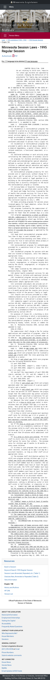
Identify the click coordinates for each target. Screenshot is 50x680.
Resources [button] (9, 561)
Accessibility (6, 624)
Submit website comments (12, 655)
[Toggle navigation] (5, 7)
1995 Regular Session (36, 40)
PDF (16, 56)
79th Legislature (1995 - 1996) (17, 40)
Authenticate (7, 56)
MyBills (4, 668)
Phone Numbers (8, 652)
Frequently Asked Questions (12, 626)
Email (17, 649)
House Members (8, 636)
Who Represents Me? (9, 633)
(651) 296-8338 (7, 649)
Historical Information (10, 615)
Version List (8, 594)
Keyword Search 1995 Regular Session (18, 570)
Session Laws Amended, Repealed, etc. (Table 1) (22, 573)
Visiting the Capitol (8, 621)
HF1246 (7, 591)
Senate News (7, 665)
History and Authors (11, 587)
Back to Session (10, 567)
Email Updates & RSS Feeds (12, 671)
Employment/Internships (11, 618)
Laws (3, 40)
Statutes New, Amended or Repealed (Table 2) (21, 577)
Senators (5, 639)
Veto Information (10, 580)
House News (6, 662)
